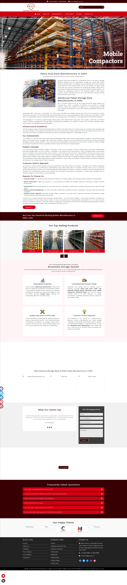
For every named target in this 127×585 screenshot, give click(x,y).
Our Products (56, 14)
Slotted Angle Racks (32, 251)
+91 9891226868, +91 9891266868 (57, 1)
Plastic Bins (54, 552)
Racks (53, 543)
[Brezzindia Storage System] (31, 7)
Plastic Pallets (55, 560)
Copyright (26, 568)
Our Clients (69, 14)
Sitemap (79, 14)
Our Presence (27, 552)
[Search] (103, 7)
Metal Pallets (55, 557)
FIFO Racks (95, 251)
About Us (46, 14)
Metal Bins (54, 554)
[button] (9, 43)
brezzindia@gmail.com (76, 1)
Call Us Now (63, 467)
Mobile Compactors (57, 549)
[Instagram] (91, 560)
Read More (29, 207)
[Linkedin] (87, 560)
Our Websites (27, 554)
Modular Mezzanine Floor (58, 546)
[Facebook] (80, 560)
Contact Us (88, 14)
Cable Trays (54, 563)
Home (38, 14)
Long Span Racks (74, 251)
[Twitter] (83, 560)
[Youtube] (94, 560)
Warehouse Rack (53, 251)
